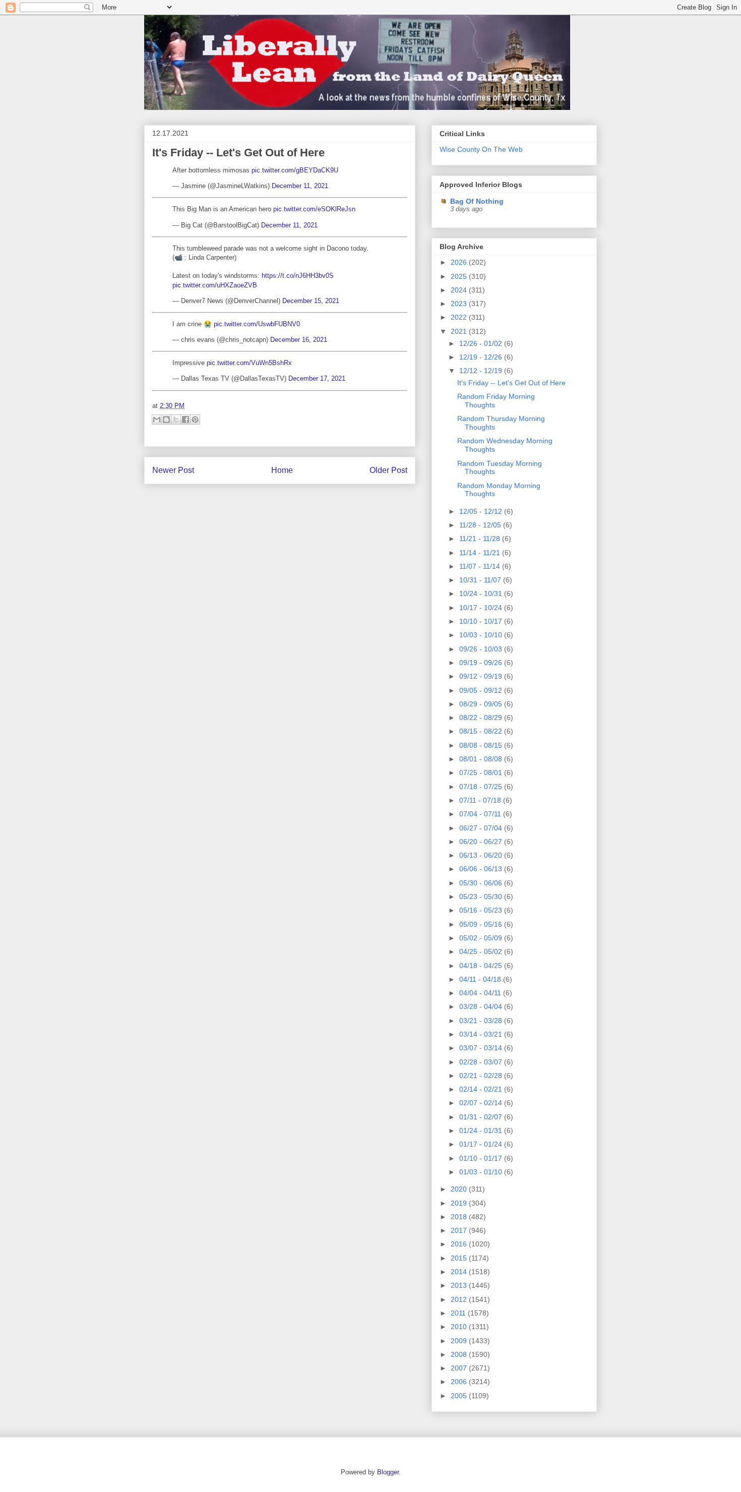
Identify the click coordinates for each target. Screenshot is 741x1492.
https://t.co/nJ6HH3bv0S (298, 275)
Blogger (388, 1472)
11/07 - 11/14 (480, 566)
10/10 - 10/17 (481, 621)
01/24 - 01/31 (481, 1130)
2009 (460, 1341)
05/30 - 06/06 (481, 883)
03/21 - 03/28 (481, 1021)
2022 (460, 317)
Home (282, 470)
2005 (460, 1396)
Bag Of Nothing (477, 201)
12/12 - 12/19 (481, 371)
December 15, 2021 (310, 301)
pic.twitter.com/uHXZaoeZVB (214, 285)
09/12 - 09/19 (481, 676)
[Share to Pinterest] (195, 419)
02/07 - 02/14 (481, 1103)
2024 (460, 290)
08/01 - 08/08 (481, 759)
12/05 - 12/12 (481, 511)
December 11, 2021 (300, 186)
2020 (460, 1189)
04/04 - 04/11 (481, 993)
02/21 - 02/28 (481, 1075)
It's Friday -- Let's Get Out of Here (238, 152)
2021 (460, 331)
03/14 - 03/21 (481, 1034)
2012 (460, 1299)
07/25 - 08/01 (481, 772)
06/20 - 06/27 (481, 842)
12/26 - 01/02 (481, 343)
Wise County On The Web (481, 149)
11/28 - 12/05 (481, 525)
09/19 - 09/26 (481, 663)
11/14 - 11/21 (480, 553)
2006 (460, 1382)
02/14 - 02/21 (481, 1089)
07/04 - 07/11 (481, 814)
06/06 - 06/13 (481, 869)
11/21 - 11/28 (480, 538)
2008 (460, 1354)
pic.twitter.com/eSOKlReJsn (314, 209)
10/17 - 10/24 (481, 608)
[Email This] (157, 419)
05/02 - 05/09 (481, 938)
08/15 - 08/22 (481, 731)
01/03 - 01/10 (481, 1172)
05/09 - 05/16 (481, 924)
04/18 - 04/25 (481, 966)
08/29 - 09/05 (481, 704)
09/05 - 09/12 (481, 690)
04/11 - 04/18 (481, 979)
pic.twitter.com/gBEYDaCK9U (295, 170)
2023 (460, 304)
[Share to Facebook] (185, 419)
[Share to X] (176, 419)
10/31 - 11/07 (481, 580)
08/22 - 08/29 (481, 717)
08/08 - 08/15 (481, 745)
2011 (459, 1313)
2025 (460, 276)
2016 (460, 1244)
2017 (460, 1230)
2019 (460, 1203)
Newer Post (173, 470)
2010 (460, 1327)
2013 (460, 1285)
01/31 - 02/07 (481, 1117)
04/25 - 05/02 (481, 951)
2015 (460, 1258)
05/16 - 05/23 (481, 910)
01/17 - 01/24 (481, 1144)
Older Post (388, 470)
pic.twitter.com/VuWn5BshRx (249, 363)
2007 (460, 1368)
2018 (460, 1217)
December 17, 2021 (316, 378)
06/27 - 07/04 (481, 828)
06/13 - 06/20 (481, 855)
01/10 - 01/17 (481, 1158)
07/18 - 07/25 (481, 787)
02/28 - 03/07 (481, 1062)
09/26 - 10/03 (481, 649)
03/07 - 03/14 (481, 1048)
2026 (460, 262)
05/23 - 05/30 (481, 896)
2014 (460, 1272)
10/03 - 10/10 (481, 635)
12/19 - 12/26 (481, 357)
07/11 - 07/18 (481, 800)
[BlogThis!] (166, 419)
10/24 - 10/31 (481, 593)
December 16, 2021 (298, 339)
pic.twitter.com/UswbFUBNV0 (257, 324)
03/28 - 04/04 (481, 1006)
